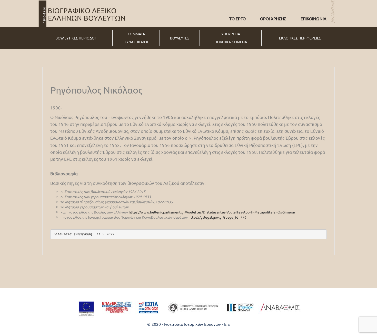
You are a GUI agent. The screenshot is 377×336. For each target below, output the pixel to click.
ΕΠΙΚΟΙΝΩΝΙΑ (313, 18)
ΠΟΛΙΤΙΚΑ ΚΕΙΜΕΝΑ (230, 41)
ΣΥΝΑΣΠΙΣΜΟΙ (136, 41)
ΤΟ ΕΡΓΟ (237, 18)
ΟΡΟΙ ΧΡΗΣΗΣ (273, 18)
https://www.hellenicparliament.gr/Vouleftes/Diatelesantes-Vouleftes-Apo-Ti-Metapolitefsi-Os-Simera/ (212, 212)
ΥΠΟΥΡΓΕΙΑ (230, 34)
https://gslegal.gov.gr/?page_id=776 (217, 217)
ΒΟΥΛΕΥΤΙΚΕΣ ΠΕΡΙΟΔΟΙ (75, 38)
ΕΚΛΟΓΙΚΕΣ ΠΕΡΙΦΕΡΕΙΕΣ (300, 38)
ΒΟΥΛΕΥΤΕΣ (179, 38)
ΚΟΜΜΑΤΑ (136, 34)
